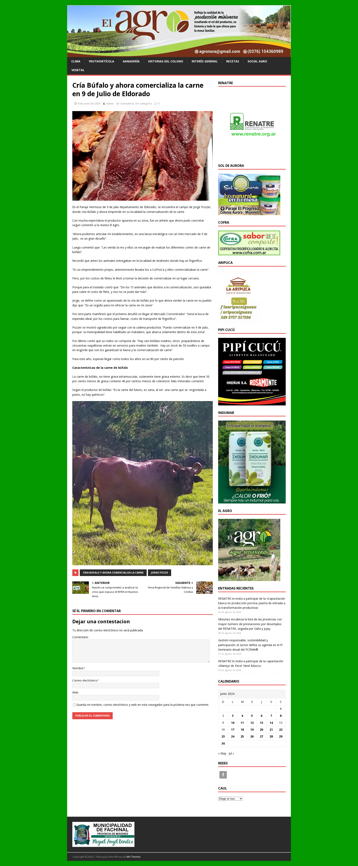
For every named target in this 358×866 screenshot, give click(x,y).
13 (261, 723)
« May (222, 753)
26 (252, 736)
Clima (75, 61)
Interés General (205, 61)
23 (223, 736)
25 (242, 736)
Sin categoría (143, 103)
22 (280, 729)
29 (280, 736)
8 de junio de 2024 (89, 103)
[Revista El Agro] (179, 54)
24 (232, 736)
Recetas (232, 61)
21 (271, 729)
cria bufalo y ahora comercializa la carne (113, 572)
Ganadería (131, 61)
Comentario (80, 637)
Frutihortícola (101, 61)
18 (242, 729)
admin (110, 103)
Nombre (77, 668)
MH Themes (133, 857)
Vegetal (78, 70)
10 (232, 723)
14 (271, 723)
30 (223, 743)
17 (232, 729)
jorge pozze (159, 572)
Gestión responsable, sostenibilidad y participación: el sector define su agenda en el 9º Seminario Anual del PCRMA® (250, 644)
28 (271, 736)
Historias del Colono (165, 61)
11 (242, 723)
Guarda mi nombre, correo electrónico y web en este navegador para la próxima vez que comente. (142, 705)
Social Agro (257, 61)
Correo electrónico (84, 680)
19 (252, 729)
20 (261, 729)
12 (252, 723)
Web (75, 692)
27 (261, 736)
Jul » (231, 753)
